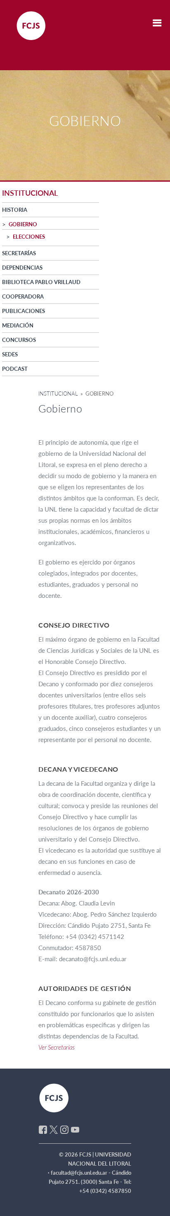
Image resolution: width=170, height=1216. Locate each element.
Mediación (17, 325)
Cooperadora (23, 296)
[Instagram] (64, 1129)
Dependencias (22, 267)
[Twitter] (54, 1129)
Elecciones (29, 236)
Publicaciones (23, 311)
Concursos (19, 340)
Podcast (15, 368)
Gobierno (23, 224)
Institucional (58, 393)
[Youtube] (75, 1129)
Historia (14, 209)
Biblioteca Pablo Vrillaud (41, 282)
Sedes (10, 354)
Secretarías (19, 253)
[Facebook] (43, 1129)
